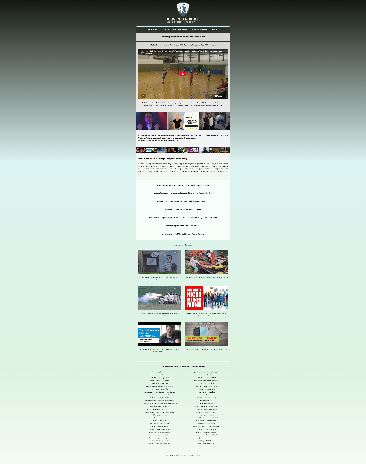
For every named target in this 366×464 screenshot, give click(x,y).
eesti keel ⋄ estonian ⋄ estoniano (159, 424)
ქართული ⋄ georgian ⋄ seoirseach (206, 432)
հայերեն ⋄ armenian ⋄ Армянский (206, 418)
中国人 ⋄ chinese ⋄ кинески (206, 429)
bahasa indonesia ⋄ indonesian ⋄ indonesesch (159, 401)
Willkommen (152, 29)
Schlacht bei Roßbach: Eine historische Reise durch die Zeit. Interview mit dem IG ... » (159, 314)
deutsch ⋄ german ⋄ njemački (159, 398)
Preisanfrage (183, 29)
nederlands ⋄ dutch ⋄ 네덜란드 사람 (206, 406)
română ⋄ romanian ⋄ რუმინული (159, 406)
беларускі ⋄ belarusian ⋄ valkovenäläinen (206, 426)
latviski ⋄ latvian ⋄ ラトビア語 (159, 441)
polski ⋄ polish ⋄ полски (159, 415)
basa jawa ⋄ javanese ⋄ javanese (206, 438)
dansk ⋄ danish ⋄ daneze (207, 415)
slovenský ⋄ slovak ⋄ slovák (206, 441)
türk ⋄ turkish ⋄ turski (206, 383)
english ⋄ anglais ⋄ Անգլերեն (159, 381)
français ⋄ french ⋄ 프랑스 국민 (206, 386)
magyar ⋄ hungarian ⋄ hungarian (159, 444)
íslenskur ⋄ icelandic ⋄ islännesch (206, 412)
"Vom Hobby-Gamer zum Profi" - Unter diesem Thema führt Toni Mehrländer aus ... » (159, 350)
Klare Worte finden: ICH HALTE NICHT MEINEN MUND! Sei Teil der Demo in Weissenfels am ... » (206, 314)
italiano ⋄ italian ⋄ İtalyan (207, 389)
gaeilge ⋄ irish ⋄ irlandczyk (159, 383)
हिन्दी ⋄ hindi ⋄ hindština (206, 403)
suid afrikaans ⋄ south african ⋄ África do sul (159, 412)
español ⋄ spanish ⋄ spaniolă (159, 375)
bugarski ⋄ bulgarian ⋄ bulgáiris (207, 409)
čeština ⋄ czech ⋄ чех (159, 421)
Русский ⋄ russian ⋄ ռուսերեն (206, 378)
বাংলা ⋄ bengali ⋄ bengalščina (159, 389)
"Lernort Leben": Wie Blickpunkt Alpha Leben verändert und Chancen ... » (159, 278)
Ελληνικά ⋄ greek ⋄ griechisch (159, 378)
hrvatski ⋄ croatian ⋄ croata (207, 375)
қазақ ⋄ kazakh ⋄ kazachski (159, 435)
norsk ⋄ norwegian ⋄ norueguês (159, 395)
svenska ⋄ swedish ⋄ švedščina (206, 395)
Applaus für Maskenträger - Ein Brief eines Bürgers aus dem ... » (206, 349)
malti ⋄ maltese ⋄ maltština (159, 426)
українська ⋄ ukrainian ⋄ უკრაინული (206, 372)
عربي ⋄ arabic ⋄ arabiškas (206, 392)
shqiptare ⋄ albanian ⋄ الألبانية (206, 398)
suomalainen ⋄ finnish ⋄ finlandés (206, 421)
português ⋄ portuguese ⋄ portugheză (206, 381)
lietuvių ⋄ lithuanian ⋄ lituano (159, 429)
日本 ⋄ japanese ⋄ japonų (206, 444)
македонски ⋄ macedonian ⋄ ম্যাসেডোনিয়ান (159, 386)
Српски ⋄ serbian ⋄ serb (159, 372)
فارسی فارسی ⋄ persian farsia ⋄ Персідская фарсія (159, 403)
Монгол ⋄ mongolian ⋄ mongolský (159, 438)
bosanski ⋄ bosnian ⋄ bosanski (159, 418)
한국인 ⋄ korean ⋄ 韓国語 (206, 424)
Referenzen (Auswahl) (200, 29)
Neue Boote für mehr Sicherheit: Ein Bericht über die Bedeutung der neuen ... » (206, 278)
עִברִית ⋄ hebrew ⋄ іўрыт (206, 401)
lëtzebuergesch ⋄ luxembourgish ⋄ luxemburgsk (159, 392)
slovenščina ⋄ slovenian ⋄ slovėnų (159, 432)
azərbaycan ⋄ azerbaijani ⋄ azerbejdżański (206, 435)
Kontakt (215, 29)
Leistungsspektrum (168, 29)
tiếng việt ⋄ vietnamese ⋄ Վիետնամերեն (159, 409)
